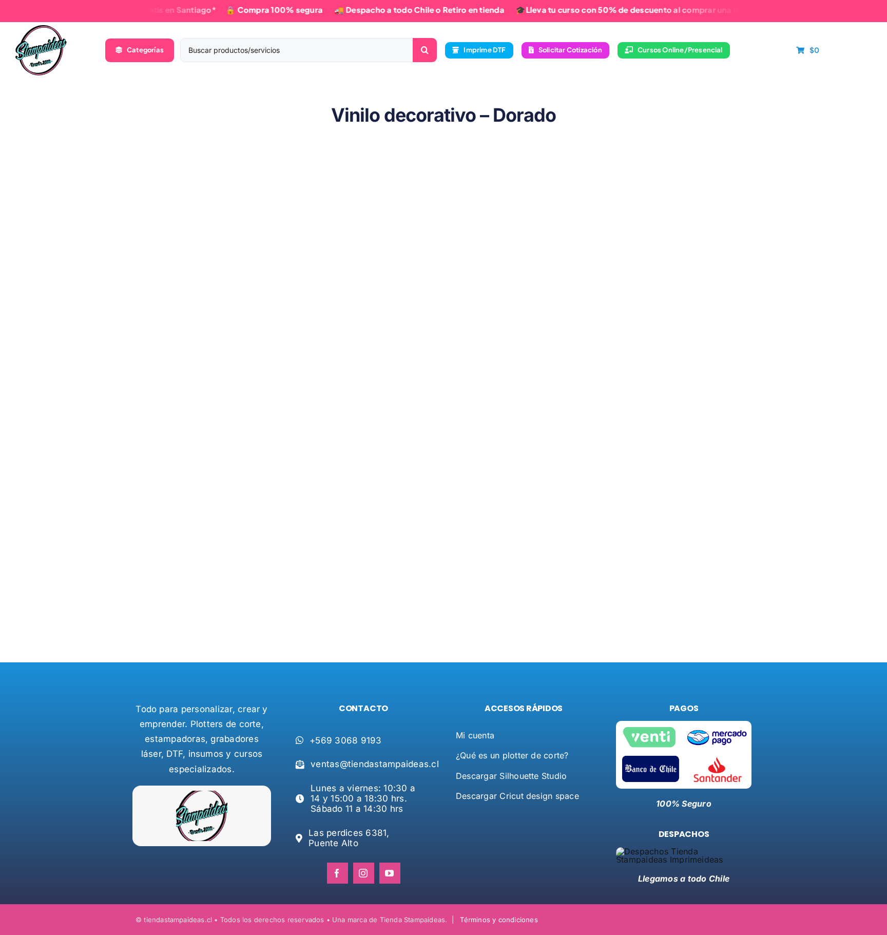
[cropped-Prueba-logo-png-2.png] (41, 29)
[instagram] (363, 873)
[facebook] (337, 873)
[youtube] (389, 873)
